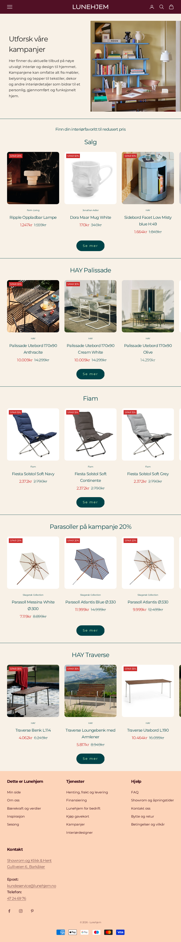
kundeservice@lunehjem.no (31, 886)
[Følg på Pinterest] (32, 911)
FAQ (135, 792)
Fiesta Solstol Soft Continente (90, 477)
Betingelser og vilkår (148, 824)
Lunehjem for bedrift (83, 808)
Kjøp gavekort (77, 816)
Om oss (13, 800)
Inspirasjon (16, 816)
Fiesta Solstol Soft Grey (148, 473)
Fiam (33, 466)
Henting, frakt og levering (87, 792)
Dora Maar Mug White (90, 217)
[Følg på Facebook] (9, 911)
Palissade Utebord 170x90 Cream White (90, 349)
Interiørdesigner (79, 832)
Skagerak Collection (33, 594)
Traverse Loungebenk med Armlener (90, 734)
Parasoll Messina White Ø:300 (33, 605)
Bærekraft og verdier (24, 808)
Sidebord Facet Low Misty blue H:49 (148, 221)
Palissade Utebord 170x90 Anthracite (33, 349)
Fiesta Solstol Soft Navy (33, 473)
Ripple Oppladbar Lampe (33, 217)
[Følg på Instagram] (21, 911)
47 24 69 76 (16, 898)
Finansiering (76, 800)
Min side (14, 792)
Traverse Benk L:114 (33, 730)
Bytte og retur (142, 816)
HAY (148, 210)
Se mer (90, 246)
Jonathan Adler (90, 210)
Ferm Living (33, 210)
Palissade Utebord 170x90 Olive (148, 349)
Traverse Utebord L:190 (148, 730)
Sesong (13, 824)
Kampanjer (75, 824)
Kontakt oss (140, 808)
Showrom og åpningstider (152, 800)
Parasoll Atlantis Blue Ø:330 (90, 602)
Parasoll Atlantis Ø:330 (148, 602)
